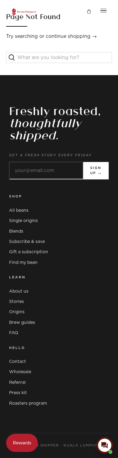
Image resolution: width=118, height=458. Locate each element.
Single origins (23, 221)
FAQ (13, 333)
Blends (16, 231)
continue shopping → (71, 36)
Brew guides (22, 322)
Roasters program (28, 403)
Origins (17, 312)
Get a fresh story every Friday (50, 155)
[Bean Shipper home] (24, 11)
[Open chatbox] (104, 445)
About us (18, 291)
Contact (17, 362)
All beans (18, 210)
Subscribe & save (27, 242)
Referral (17, 382)
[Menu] (103, 11)
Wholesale (20, 372)
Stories (16, 302)
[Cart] (89, 11)
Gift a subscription (28, 252)
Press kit (18, 393)
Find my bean (23, 263)
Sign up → (96, 170)
